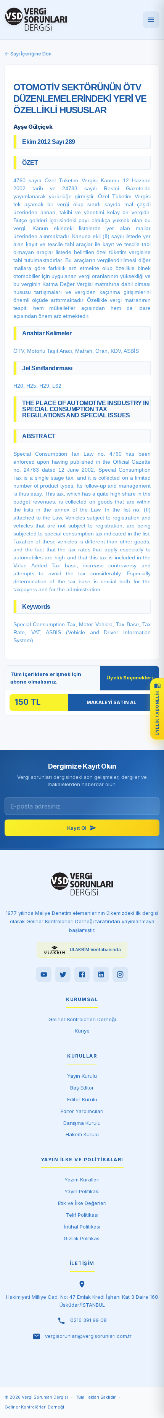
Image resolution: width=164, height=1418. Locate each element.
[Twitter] (63, 974)
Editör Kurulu (82, 1099)
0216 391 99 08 (88, 1320)
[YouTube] (43, 974)
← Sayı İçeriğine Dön (28, 54)
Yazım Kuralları (82, 1179)
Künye (82, 1031)
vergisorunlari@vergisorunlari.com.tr (88, 1336)
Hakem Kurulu (82, 1134)
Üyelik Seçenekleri (129, 678)
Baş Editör (82, 1088)
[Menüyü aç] (151, 19)
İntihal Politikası (82, 1227)
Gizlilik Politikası (82, 1238)
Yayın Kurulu (82, 1076)
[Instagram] (120, 974)
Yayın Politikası (82, 1191)
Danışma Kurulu (82, 1123)
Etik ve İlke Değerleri (82, 1203)
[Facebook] (82, 974)
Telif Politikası (82, 1215)
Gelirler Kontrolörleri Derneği (82, 1019)
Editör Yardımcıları (82, 1111)
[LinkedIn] (101, 974)
